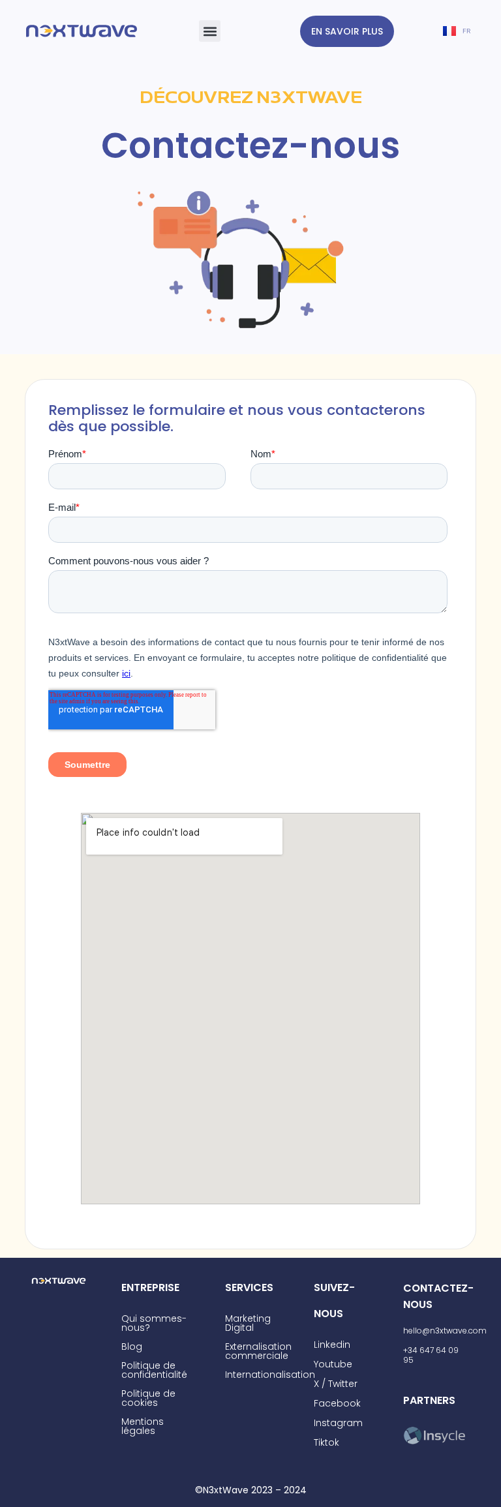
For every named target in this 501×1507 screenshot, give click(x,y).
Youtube (333, 1364)
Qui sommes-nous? (154, 1323)
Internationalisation (270, 1374)
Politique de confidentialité (154, 1370)
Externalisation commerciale (258, 1351)
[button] (209, 31)
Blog (131, 1346)
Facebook (337, 1403)
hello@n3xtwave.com (445, 1330)
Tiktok (326, 1442)
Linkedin (332, 1344)
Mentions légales (142, 1426)
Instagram (338, 1422)
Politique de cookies (148, 1398)
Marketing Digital (248, 1323)
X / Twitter (335, 1383)
